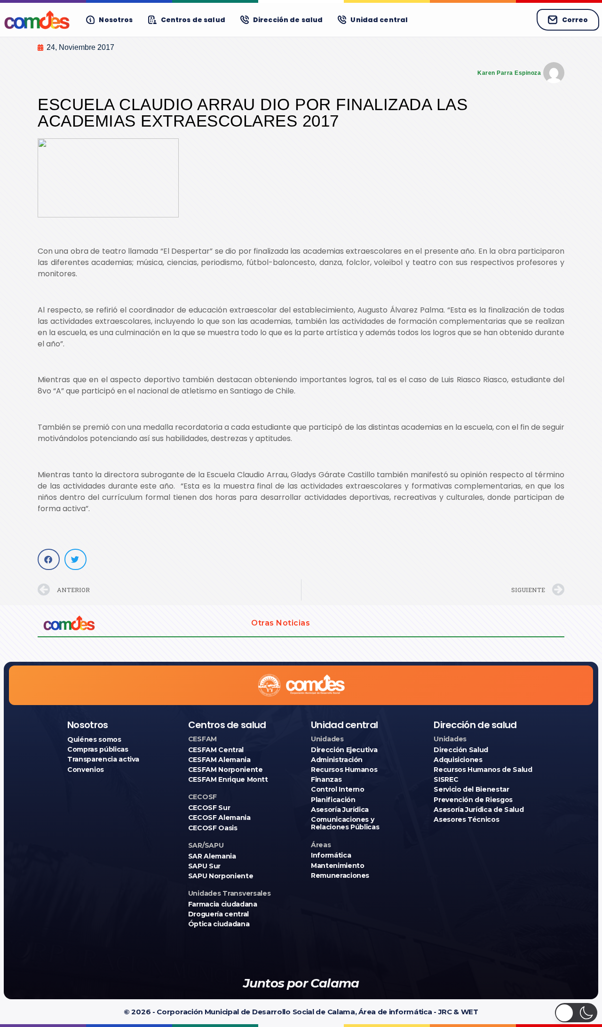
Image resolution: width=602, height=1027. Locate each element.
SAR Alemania (212, 856)
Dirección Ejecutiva (344, 750)
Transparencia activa (103, 759)
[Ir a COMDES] (37, 19)
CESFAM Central (216, 750)
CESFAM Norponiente (225, 769)
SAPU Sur (204, 866)
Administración (337, 759)
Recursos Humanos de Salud (483, 769)
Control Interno (337, 789)
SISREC (446, 779)
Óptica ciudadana (218, 924)
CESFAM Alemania (219, 759)
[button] (49, 559)
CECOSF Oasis (213, 828)
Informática (331, 855)
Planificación (333, 799)
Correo (575, 19)
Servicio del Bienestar (471, 789)
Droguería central (218, 914)
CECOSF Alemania (219, 817)
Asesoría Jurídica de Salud (478, 809)
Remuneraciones (340, 875)
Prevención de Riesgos (473, 799)
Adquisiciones (458, 759)
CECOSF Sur (209, 807)
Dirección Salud (461, 750)
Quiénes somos (94, 739)
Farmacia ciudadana (222, 904)
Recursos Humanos (344, 769)
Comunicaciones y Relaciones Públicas (345, 823)
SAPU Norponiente (220, 876)
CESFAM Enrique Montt (228, 779)
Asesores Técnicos (466, 819)
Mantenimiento (337, 865)
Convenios (85, 769)
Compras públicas (97, 749)
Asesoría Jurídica (340, 809)
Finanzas (326, 779)
